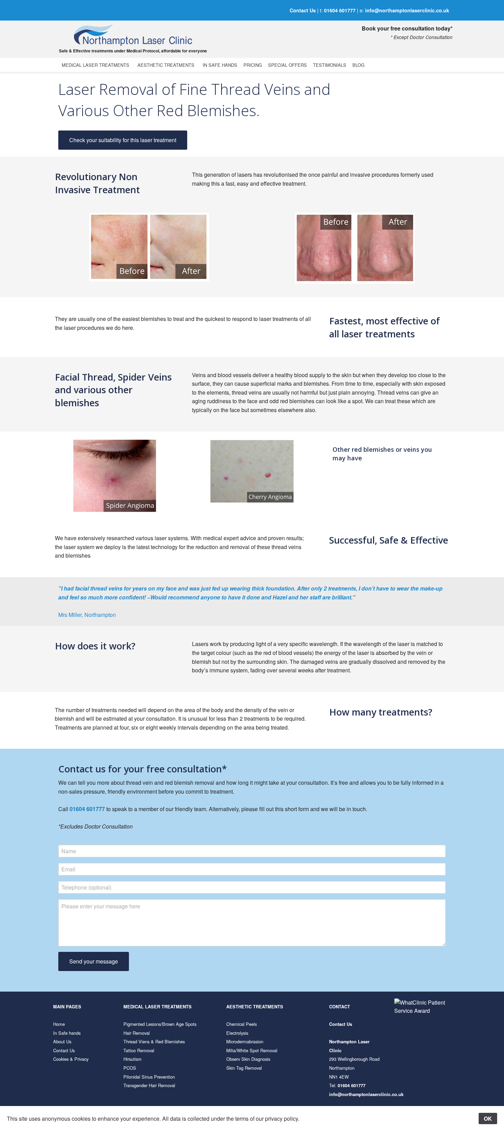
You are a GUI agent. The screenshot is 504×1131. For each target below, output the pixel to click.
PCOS (129, 1068)
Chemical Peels (241, 1024)
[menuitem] (96, 65)
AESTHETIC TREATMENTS (165, 65)
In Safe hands (67, 1033)
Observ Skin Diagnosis (248, 1059)
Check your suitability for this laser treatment (122, 140)
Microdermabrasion (244, 1041)
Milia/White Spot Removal (251, 1050)
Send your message (93, 961)
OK (488, 1118)
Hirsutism (132, 1059)
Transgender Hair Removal (149, 1085)
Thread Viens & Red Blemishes (154, 1041)
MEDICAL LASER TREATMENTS (95, 65)
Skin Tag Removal (244, 1068)
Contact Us (303, 10)
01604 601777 (340, 10)
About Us (62, 1041)
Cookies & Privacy (70, 1059)
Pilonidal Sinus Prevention (149, 1076)
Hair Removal (136, 1033)
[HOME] (132, 35)
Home (59, 1024)
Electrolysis (237, 1033)
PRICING (252, 65)
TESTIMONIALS (329, 65)
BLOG (358, 65)
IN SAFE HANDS (220, 65)
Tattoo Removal (138, 1050)
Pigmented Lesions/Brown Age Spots (159, 1024)
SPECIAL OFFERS (287, 65)
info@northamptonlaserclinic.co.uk (407, 10)
